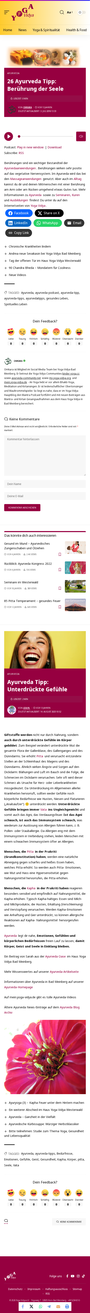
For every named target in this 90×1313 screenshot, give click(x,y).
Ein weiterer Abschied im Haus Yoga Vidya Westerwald (45, 1110)
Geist (35, 1159)
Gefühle (25, 1159)
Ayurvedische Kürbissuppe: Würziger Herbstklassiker (44, 1124)
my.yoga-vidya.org (60, 378)
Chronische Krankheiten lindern (30, 246)
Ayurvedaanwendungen (20, 168)
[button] (7, 12)
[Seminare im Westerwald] (75, 586)
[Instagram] (78, 1276)
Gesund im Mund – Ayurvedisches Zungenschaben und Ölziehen (27, 545)
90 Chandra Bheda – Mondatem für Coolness (40, 268)
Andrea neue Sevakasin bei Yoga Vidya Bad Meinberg (45, 253)
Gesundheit (48, 1159)
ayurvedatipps (35, 298)
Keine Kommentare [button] (71, 1221)
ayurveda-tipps (14, 298)
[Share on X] (31, 1306)
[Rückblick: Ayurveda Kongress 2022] (75, 567)
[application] (45, 136)
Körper (71, 1159)
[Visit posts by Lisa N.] (11, 710)
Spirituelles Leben (15, 304)
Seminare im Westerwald (21, 582)
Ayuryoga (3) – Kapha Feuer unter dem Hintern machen (46, 1102)
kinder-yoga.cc (71, 373)
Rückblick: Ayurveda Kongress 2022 (28, 563)
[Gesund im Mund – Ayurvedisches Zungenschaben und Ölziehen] (75, 547)
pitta (81, 1159)
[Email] (58, 1306)
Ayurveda (13, 73)
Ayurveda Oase (55, 956)
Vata (43, 809)
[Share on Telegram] (49, 1306)
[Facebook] (67, 1276)
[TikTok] (83, 1276)
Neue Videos (17, 275)
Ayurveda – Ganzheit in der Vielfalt (32, 1117)
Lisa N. (26, 707)
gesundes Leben (57, 298)
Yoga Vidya (38, 205)
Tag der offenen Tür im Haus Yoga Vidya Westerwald (45, 260)
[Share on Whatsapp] (40, 1306)
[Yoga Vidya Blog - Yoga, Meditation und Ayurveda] (22, 12)
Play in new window (30, 147)
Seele (8, 1165)
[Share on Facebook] (23, 1306)
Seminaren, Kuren (68, 195)
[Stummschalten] (81, 136)
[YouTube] (72, 1276)
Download (55, 147)
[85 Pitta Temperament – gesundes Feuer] (75, 605)
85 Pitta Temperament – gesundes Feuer (32, 601)
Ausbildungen (19, 200)
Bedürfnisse (64, 1153)
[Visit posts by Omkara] (11, 109)
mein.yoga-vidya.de (15, 382)
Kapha (31, 888)
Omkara (27, 107)
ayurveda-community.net (26, 378)
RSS (21, 153)
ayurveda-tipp (70, 293)
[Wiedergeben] (8, 136)
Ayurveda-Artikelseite (64, 971)
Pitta (39, 756)
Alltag (77, 179)
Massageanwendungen (25, 179)
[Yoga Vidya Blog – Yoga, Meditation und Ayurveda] (10, 1276)
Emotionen (11, 1159)
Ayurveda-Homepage (18, 987)
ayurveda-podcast (47, 293)
